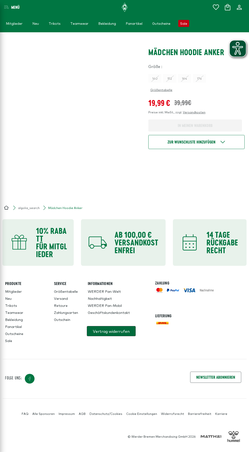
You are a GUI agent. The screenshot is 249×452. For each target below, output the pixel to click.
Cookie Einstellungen (141, 414)
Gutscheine (14, 333)
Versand (61, 298)
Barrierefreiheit (199, 414)
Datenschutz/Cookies (105, 414)
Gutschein (62, 319)
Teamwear (14, 312)
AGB (82, 414)
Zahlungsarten (66, 312)
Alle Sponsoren (43, 414)
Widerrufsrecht (172, 414)
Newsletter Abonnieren (215, 377)
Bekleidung (14, 319)
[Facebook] (30, 379)
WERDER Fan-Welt (104, 291)
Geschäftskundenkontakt (109, 312)
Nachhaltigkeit (100, 298)
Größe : (155, 66)
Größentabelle (161, 90)
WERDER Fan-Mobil (105, 305)
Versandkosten (194, 112)
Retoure (61, 305)
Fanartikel (13, 326)
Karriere (221, 414)
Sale (8, 340)
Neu (8, 298)
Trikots (11, 305)
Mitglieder (13, 291)
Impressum (67, 414)
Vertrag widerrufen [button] (111, 331)
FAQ (25, 414)
